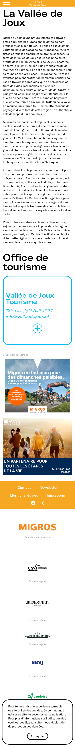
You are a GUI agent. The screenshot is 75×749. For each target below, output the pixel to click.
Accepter (37, 736)
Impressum (56, 495)
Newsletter (49, 487)
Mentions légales (24, 495)
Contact (24, 487)
